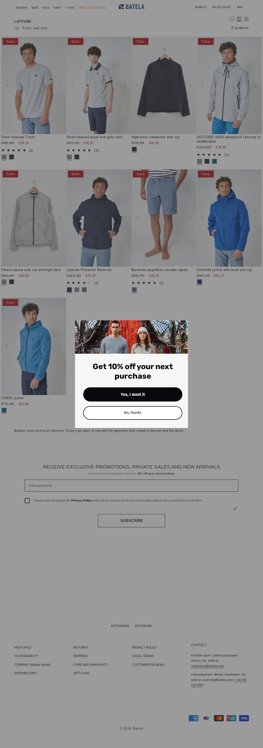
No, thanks (133, 412)
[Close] (182, 326)
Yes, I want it (133, 394)
